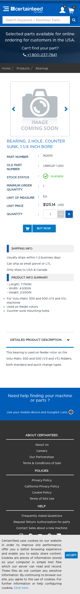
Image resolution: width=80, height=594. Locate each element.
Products (23, 68)
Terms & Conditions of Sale (42, 463)
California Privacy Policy (42, 486)
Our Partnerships (42, 456)
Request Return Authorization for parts (42, 521)
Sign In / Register (62, 10)
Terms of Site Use (42, 498)
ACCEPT (71, 555)
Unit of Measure (20, 197)
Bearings (42, 68)
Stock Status (18, 177)
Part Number (17, 156)
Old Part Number (14, 167)
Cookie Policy (41, 492)
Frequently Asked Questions (42, 515)
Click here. (21, 587)
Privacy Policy (42, 480)
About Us (42, 444)
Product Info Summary (29, 277)
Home (6, 68)
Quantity (15, 213)
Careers (41, 450)
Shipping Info (21, 248)
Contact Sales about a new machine (41, 527)
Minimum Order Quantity (19, 187)
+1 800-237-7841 (41, 55)
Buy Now (44, 228)
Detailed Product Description (36, 339)
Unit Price (15, 205)
